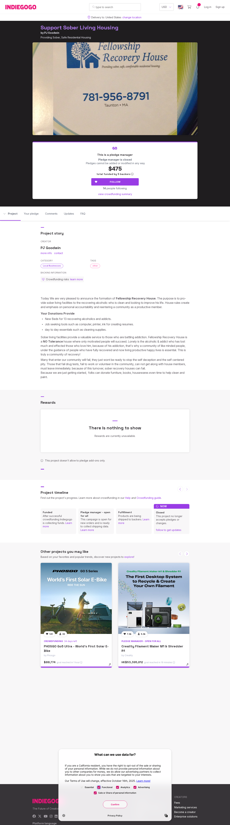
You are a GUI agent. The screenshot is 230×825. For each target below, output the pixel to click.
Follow (115, 181)
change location (131, 17)
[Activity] (197, 7)
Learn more (87, 529)
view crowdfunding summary (115, 194)
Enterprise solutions (185, 816)
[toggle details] (111, 666)
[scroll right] (186, 553)
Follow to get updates (168, 529)
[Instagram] (51, 816)
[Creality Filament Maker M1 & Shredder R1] (153, 598)
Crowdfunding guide (149, 497)
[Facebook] (34, 816)
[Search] (93, 7)
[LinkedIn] (56, 816)
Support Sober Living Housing (79, 27)
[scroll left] (180, 489)
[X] (40, 816)
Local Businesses (52, 265)
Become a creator (185, 812)
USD (164, 6)
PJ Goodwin (51, 32)
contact (58, 253)
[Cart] (189, 7)
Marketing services (185, 807)
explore (129, 556)
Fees (177, 802)
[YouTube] (45, 816)
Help (128, 497)
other (95, 265)
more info (46, 253)
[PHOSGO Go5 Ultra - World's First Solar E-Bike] (76, 598)
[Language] (180, 7)
